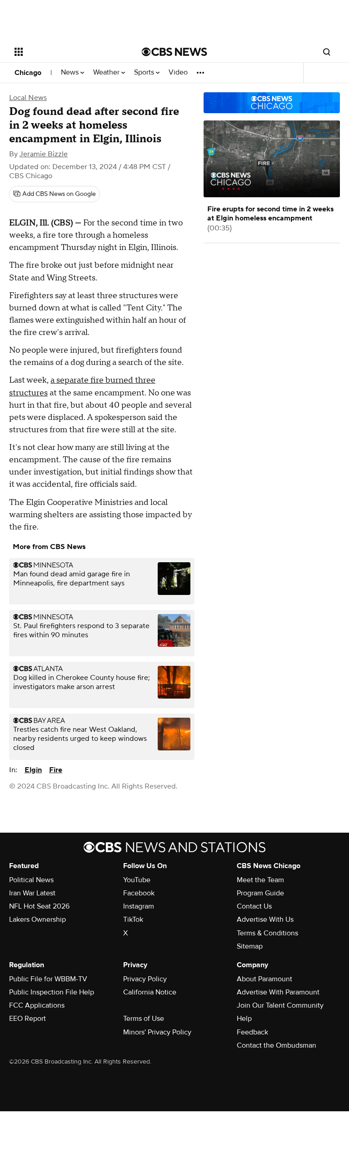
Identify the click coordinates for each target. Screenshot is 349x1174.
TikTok (133, 919)
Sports (145, 72)
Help (244, 1018)
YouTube (136, 880)
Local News (28, 97)
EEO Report (27, 1018)
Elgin (33, 769)
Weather (107, 72)
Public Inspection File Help (51, 992)
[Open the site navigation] (68, 52)
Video (178, 72)
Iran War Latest (32, 893)
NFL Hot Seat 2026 (39, 906)
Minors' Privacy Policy (157, 1032)
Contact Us (254, 906)
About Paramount (264, 979)
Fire (55, 769)
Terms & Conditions (267, 933)
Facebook (139, 893)
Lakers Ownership (37, 919)
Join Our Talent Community (280, 1005)
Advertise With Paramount (278, 992)
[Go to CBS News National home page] (174, 51)
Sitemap (250, 946)
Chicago (28, 72)
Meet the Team (260, 880)
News (70, 72)
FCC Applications (37, 1005)
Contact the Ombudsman (276, 1045)
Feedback (252, 1032)
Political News (31, 880)
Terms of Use (143, 1018)
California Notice (149, 992)
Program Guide (260, 893)
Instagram (138, 906)
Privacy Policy (145, 979)
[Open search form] (327, 52)
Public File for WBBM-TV (48, 979)
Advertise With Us (265, 919)
